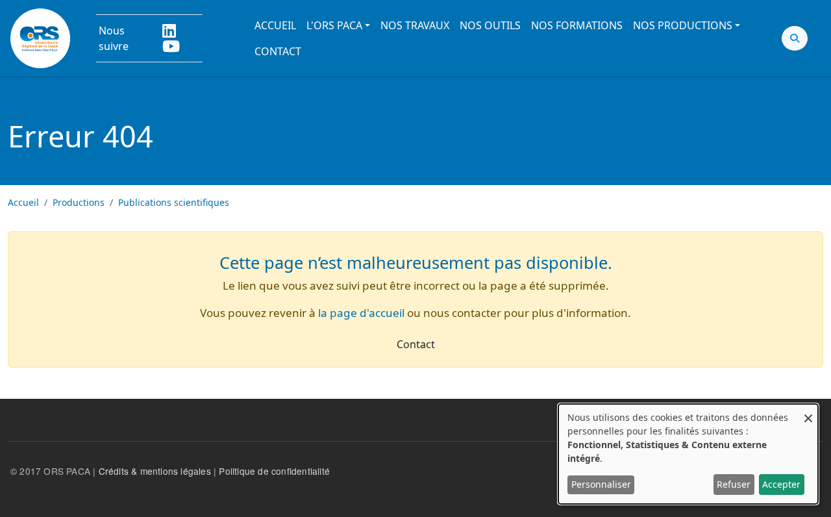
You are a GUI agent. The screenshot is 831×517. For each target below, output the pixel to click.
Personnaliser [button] (601, 484)
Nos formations (577, 25)
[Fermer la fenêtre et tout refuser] (808, 412)
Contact (277, 51)
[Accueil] (40, 38)
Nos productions (682, 25)
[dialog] (688, 454)
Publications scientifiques (173, 202)
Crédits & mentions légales (155, 470)
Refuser (733, 484)
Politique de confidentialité (274, 470)
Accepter (781, 484)
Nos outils (490, 25)
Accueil (275, 25)
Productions (79, 202)
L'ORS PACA (334, 25)
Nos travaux (414, 25)
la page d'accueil (361, 312)
